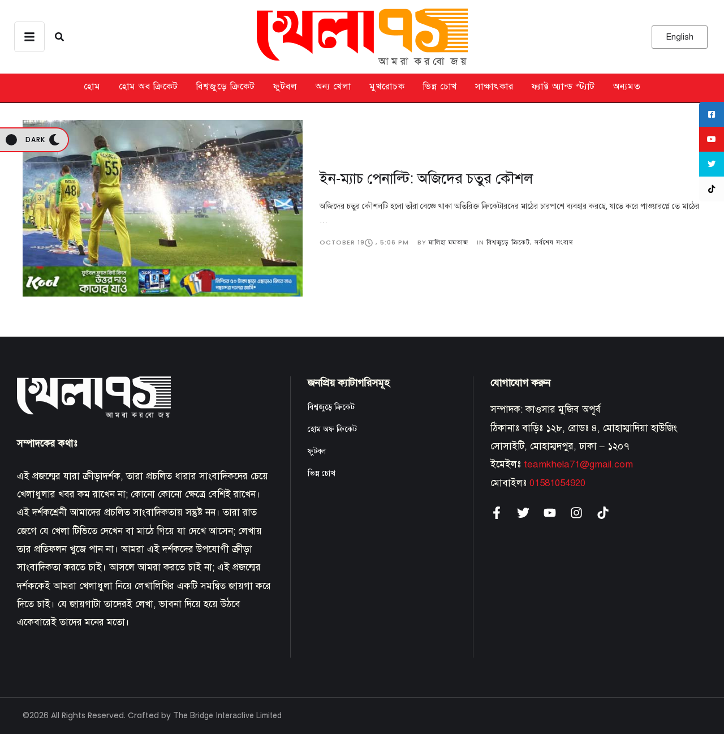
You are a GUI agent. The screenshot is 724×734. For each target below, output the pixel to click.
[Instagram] (576, 512)
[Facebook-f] (496, 512)
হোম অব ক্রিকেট (148, 86)
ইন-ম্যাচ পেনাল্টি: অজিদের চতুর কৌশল (426, 178)
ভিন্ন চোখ (440, 86)
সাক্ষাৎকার (494, 86)
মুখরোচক (387, 86)
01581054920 (557, 483)
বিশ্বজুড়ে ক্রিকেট (225, 86)
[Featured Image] (163, 208)
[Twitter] (523, 512)
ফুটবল (285, 86)
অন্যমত (627, 86)
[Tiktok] (603, 512)
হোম (92, 86)
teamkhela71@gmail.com (578, 464)
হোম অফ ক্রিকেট (332, 429)
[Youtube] (550, 512)
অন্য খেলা (333, 86)
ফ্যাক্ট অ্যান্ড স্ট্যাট (563, 86)
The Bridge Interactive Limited (227, 715)
